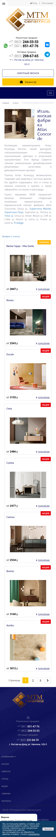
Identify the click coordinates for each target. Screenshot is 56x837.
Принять (48, 829)
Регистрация (47, 3)
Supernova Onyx (13, 212)
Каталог (5, 764)
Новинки (5, 793)
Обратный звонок (28, 73)
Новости (5, 771)
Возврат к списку (11, 236)
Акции (4, 786)
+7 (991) (23, 46)
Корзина (30, 82)
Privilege (18, 222)
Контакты (6, 801)
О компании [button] (7, 756)
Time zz (8, 215)
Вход (34, 3)
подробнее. (34, 834)
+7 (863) (23, 41)
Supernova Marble (40, 208)
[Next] (48, 680)
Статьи (4, 779)
